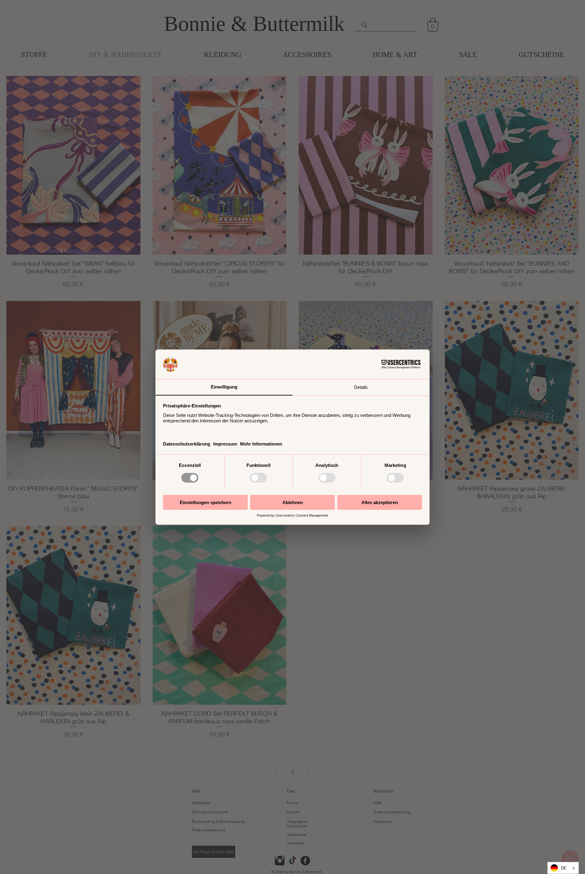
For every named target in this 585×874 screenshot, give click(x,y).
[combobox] (563, 868)
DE (563, 868)
